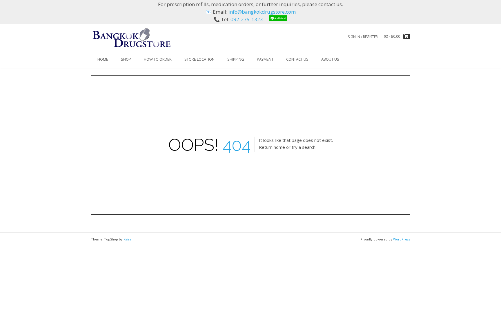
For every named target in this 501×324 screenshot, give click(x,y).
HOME (102, 59)
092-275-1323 (246, 19)
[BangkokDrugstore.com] (131, 37)
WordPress (401, 239)
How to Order (158, 59)
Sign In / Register (363, 37)
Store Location (199, 59)
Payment (265, 59)
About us (330, 59)
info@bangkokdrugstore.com (262, 11)
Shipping (235, 59)
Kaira (127, 239)
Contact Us (297, 59)
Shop (126, 59)
